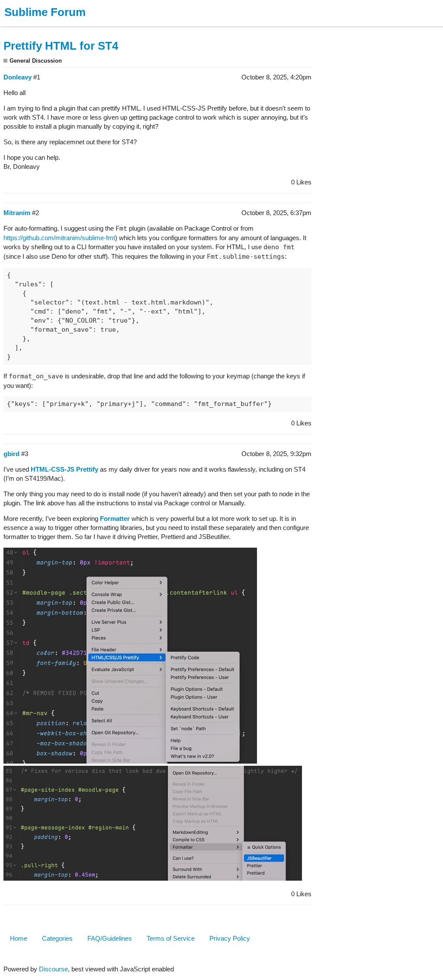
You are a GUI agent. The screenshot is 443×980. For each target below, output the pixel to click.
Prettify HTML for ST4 (60, 45)
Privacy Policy (229, 938)
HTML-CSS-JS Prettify (64, 469)
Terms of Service (171, 938)
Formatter (115, 518)
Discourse (53, 969)
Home (18, 938)
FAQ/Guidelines (109, 938)
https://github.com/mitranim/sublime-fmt (59, 237)
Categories (57, 938)
